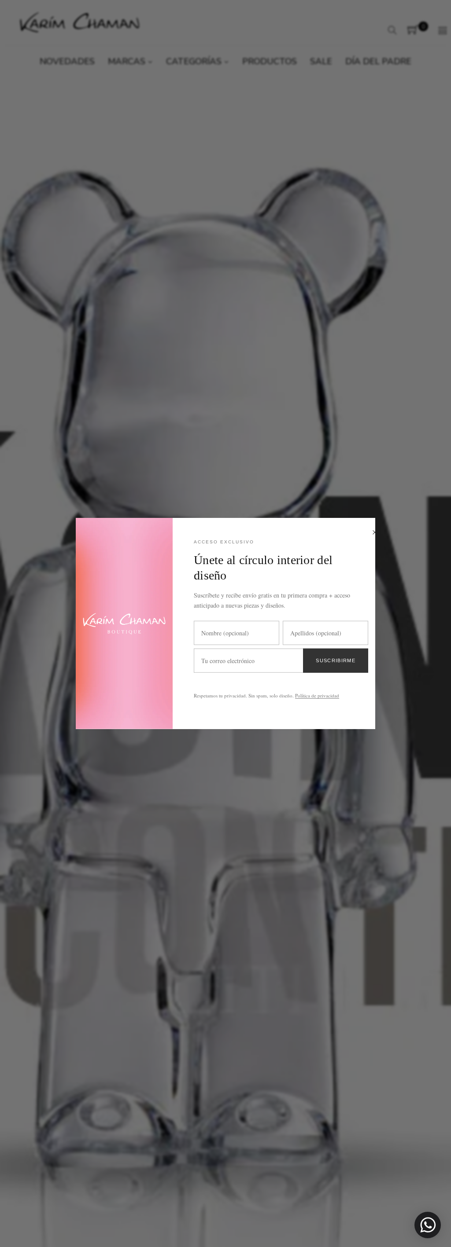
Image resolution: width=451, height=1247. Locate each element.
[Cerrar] (374, 533)
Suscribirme (335, 660)
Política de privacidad (317, 695)
